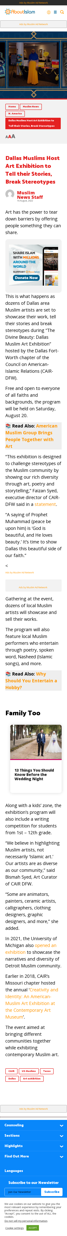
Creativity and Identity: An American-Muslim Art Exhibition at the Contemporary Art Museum (31, 1003)
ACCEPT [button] (33, 1227)
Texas (47, 1071)
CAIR (11, 1071)
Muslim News (31, 107)
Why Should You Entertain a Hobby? (31, 680)
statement (45, 504)
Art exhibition (32, 1079)
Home (12, 107)
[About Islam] (19, 12)
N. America (15, 114)
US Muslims (29, 1071)
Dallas (12, 1079)
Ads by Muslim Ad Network (33, 2)
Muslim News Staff (30, 195)
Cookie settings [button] (14, 1228)
